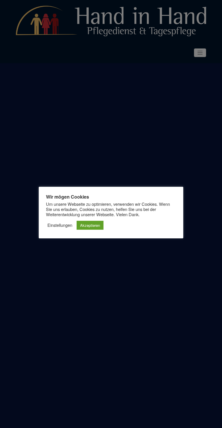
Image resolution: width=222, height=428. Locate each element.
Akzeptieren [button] (90, 225)
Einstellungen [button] (59, 225)
